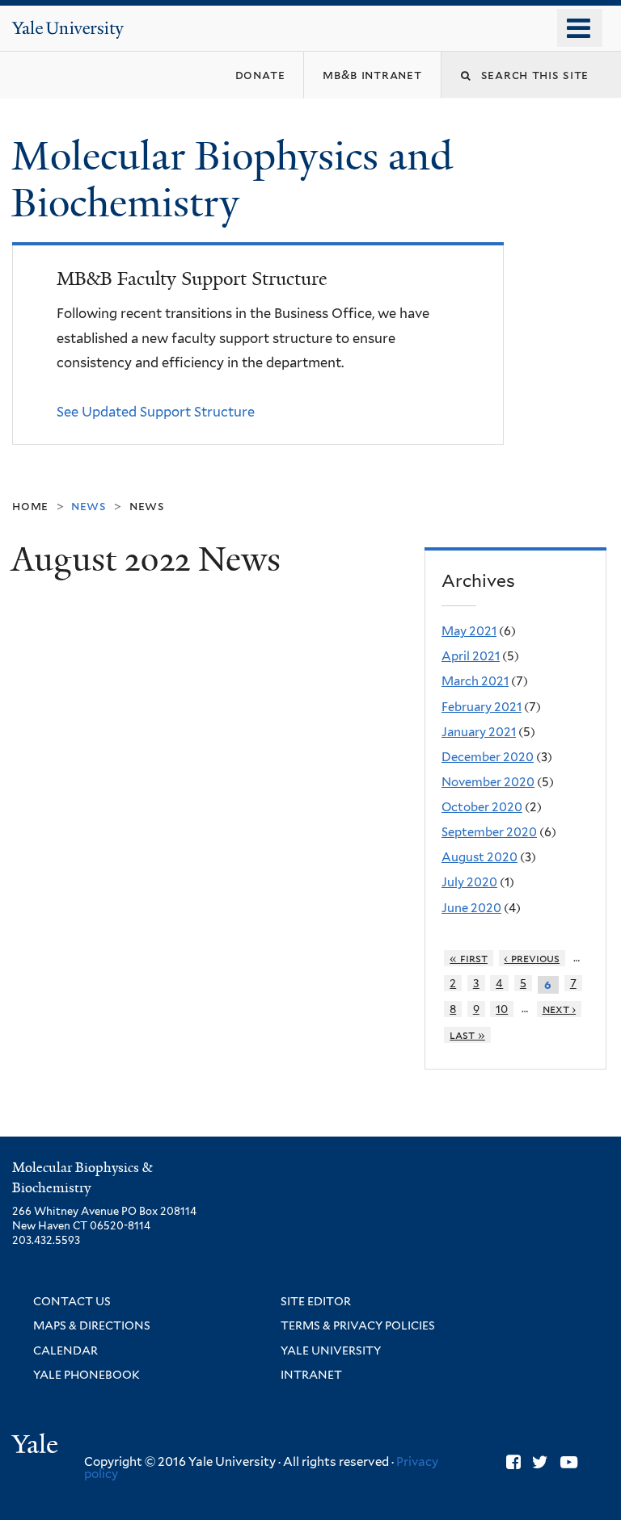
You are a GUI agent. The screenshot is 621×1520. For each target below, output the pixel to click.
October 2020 (481, 807)
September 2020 (489, 832)
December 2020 (487, 757)
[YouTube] (568, 1462)
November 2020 (487, 782)
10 (502, 1009)
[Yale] (37, 1446)
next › (560, 1009)
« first (469, 958)
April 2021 (470, 656)
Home (30, 505)
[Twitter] (540, 1462)
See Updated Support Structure (156, 412)
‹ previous (532, 958)
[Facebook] (513, 1462)
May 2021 (468, 631)
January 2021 (478, 732)
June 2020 (471, 908)
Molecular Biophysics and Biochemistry (232, 180)
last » (467, 1034)
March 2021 (475, 681)
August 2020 (479, 857)
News (147, 505)
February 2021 (481, 707)
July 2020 (469, 882)
